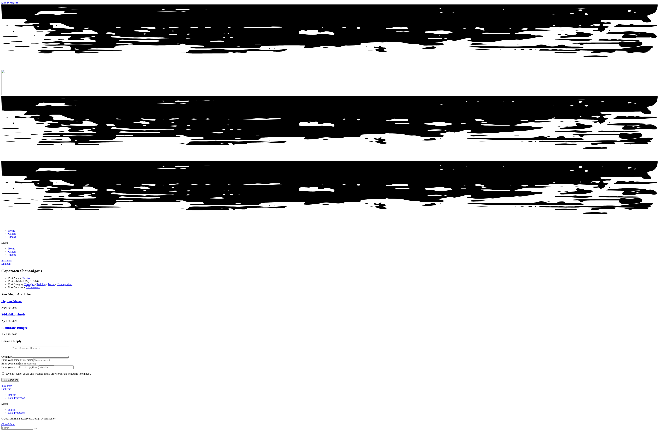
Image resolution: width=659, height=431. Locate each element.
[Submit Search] (35, 428)
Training (41, 284)
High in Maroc (11, 301)
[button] (329, 242)
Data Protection (16, 397)
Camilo (26, 278)
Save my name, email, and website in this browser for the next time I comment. (48, 373)
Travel (51, 284)
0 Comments (33, 287)
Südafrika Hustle (13, 314)
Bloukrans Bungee (14, 328)
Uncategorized (64, 284)
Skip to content (9, 2)
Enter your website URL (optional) (20, 367)
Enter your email (10, 363)
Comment (6, 356)
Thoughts (29, 284)
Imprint (12, 394)
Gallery (12, 233)
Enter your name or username (17, 359)
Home (11, 230)
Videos (12, 236)
